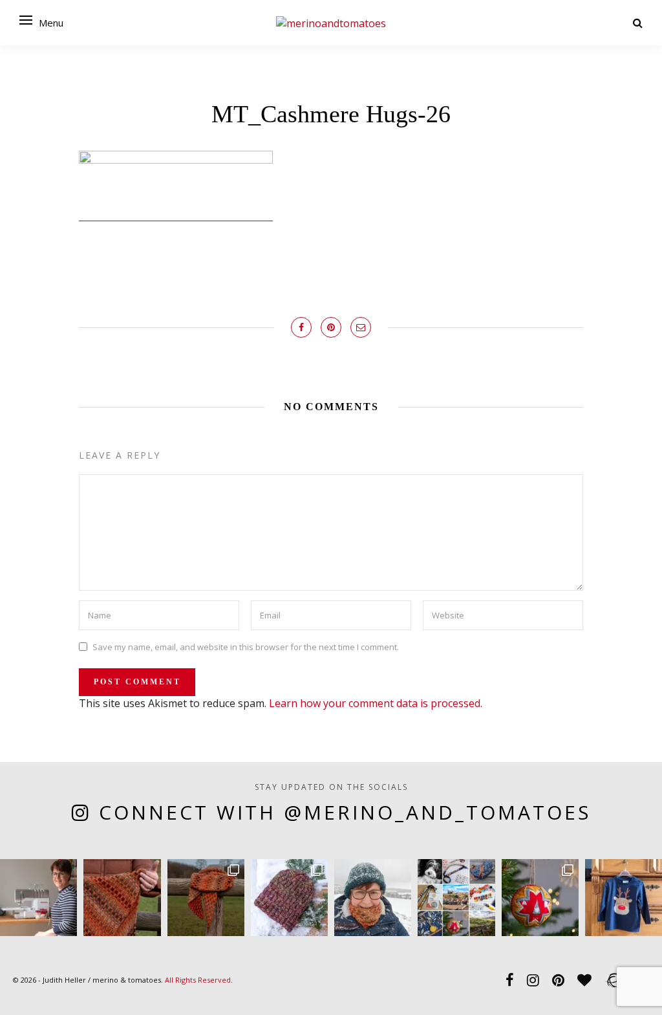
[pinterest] (558, 979)
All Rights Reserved (198, 980)
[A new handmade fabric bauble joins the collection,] (540, 897)
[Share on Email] (360, 327)
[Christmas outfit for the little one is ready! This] (623, 897)
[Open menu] (25, 20)
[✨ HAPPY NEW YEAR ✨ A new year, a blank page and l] (372, 897)
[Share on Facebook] (301, 327)
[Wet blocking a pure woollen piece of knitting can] (121, 897)
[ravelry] (613, 979)
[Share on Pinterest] (331, 327)
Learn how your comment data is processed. (375, 703)
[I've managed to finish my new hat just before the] (289, 897)
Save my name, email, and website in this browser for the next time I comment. (245, 646)
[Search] (638, 23)
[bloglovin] (584, 979)
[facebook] (510, 979)
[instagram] (533, 979)
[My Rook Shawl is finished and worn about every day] (205, 897)
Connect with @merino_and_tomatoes (345, 812)
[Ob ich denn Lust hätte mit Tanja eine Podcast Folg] (38, 897)
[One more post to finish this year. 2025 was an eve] (456, 897)
